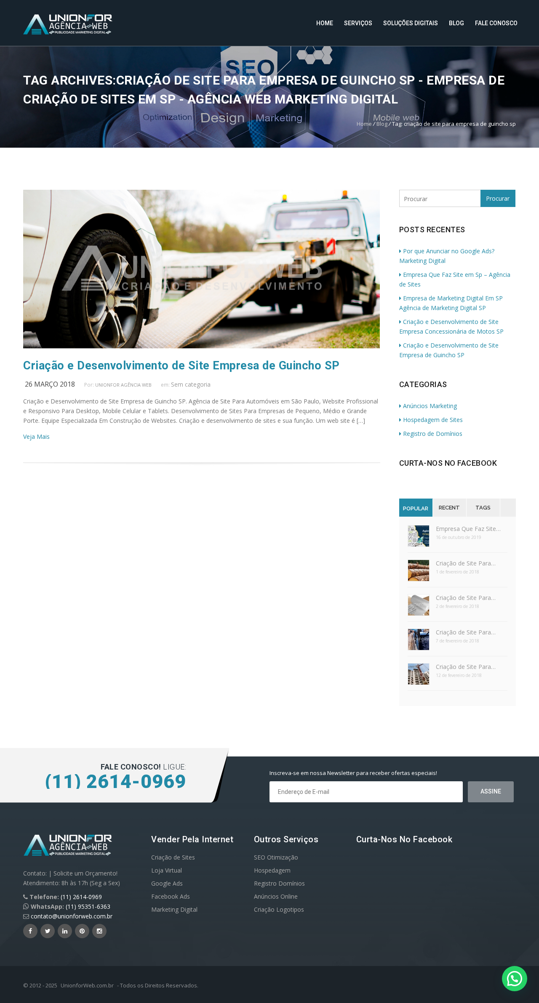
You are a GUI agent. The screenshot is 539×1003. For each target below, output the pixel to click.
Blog (456, 23)
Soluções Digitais (410, 23)
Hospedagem (272, 870)
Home (324, 23)
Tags (483, 507)
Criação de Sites (173, 857)
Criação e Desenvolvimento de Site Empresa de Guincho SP (181, 365)
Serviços (358, 23)
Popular (415, 508)
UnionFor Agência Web (123, 385)
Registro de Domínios (432, 434)
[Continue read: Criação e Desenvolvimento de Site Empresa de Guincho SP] (201, 346)
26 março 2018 (50, 384)
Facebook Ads (170, 896)
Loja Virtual (166, 870)
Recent (449, 507)
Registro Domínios (279, 883)
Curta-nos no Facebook (448, 463)
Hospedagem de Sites (433, 420)
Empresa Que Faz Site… (468, 528)
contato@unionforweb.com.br (71, 916)
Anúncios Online (276, 896)
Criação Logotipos (279, 909)
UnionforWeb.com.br (87, 985)
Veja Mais (36, 436)
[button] (514, 978)
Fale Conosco (496, 23)
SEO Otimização (276, 857)
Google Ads (167, 883)
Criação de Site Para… (466, 563)
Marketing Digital (174, 909)
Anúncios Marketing (430, 406)
